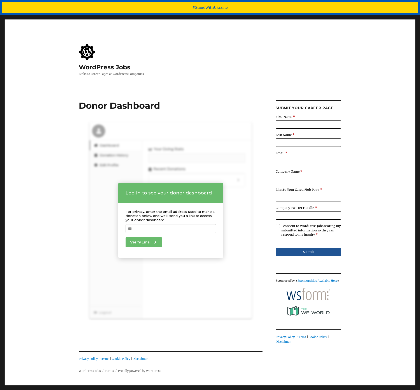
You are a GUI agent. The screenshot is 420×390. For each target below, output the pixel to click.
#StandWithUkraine (210, 7)
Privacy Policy (88, 359)
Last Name (285, 135)
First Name (285, 117)
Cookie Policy (121, 359)
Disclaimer (140, 359)
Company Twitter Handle (296, 208)
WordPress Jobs (104, 67)
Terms (104, 359)
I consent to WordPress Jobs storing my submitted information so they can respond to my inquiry (311, 230)
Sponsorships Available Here (318, 281)
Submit (308, 252)
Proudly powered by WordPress (139, 371)
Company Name (289, 171)
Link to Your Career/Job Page (299, 190)
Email (281, 153)
